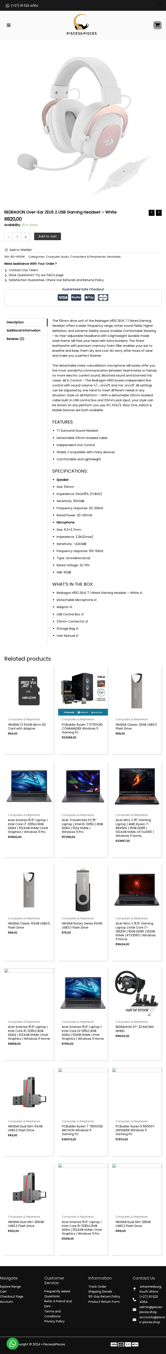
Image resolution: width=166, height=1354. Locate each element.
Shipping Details (100, 1291)
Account (6, 1302)
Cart (3, 1291)
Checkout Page (11, 1296)
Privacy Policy (54, 1321)
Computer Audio (57, 256)
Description (15, 322)
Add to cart (47, 236)
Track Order (97, 1286)
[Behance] (135, 1344)
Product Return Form (104, 1302)
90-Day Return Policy (104, 1296)
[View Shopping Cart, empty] (157, 25)
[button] (18, 249)
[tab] (26, 322)
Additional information (23, 330)
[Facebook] (114, 1344)
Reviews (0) (15, 339)
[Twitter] (121, 1344)
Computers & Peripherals (88, 256)
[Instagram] (128, 1344)
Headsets (114, 256)
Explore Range (10, 1286)
